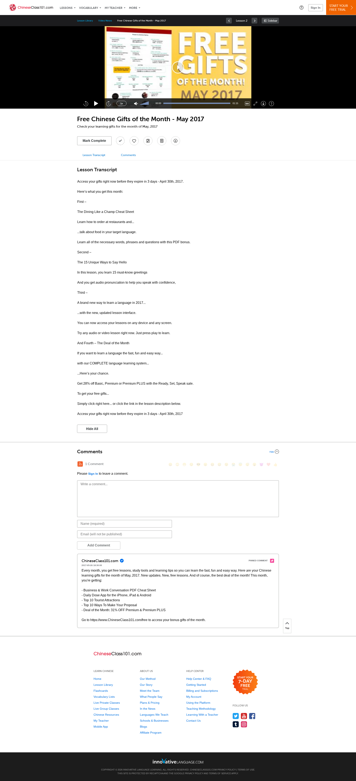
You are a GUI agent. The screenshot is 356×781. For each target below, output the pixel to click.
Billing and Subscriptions (202, 690)
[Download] (263, 103)
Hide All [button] (92, 429)
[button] (301, 7)
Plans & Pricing (149, 702)
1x (121, 103)
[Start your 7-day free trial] (245, 682)
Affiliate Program (151, 732)
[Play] (96, 103)
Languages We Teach (154, 714)
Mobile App (101, 726)
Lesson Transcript (94, 155)
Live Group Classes (106, 708)
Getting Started (196, 684)
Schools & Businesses (154, 720)
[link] (229, 20)
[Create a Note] (147, 140)
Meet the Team (149, 690)
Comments (128, 155)
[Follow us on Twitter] (236, 716)
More (133, 8)
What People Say (151, 696)
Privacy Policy (226, 769)
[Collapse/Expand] (178, 451)
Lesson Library (85, 20)
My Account (193, 696)
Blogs (143, 726)
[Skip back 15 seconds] (85, 103)
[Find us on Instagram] (244, 724)
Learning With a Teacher (202, 714)
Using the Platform (198, 702)
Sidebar (272, 20)
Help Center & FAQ (198, 678)
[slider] (144, 103)
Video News (105, 20)
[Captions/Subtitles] (247, 103)
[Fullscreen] (255, 103)
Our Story (146, 684)
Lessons (66, 8)
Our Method (148, 678)
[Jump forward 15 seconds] (108, 103)
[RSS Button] (80, 464)
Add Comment (98, 545)
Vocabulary (88, 8)
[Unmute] (136, 103)
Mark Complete (94, 140)
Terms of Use (246, 769)
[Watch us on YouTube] (244, 716)
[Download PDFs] (161, 140)
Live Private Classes (107, 702)
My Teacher (113, 8)
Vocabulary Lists (104, 696)
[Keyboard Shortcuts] (271, 103)
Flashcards (101, 690)
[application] (178, 67)
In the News (147, 708)
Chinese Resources (106, 714)
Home (97, 678)
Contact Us (193, 720)
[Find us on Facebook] (252, 716)
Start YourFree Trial (338, 8)
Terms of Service (220, 773)
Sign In (316, 7)
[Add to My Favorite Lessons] (134, 140)
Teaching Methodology (201, 708)
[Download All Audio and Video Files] (175, 140)
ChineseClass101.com (203, 769)
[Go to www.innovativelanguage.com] (178, 761)
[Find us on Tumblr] (236, 724)
